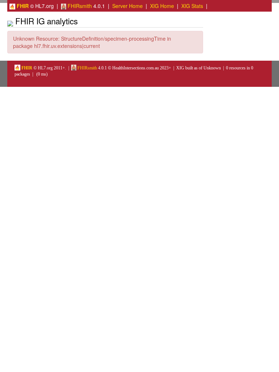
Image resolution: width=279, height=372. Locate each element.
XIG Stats (192, 5)
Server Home (127, 5)
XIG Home (162, 5)
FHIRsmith (79, 5)
